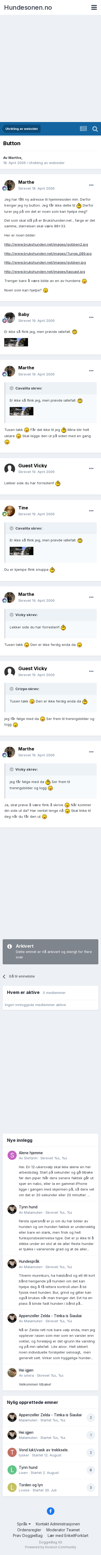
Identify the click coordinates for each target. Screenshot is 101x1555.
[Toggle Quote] (12, 388)
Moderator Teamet (63, 1530)
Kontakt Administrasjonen (58, 1524)
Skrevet (36, 188)
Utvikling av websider (47, 163)
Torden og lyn (31, 1485)
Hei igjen (26, 1370)
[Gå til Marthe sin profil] (9, 185)
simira (29, 1375)
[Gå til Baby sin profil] (9, 317)
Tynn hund (28, 1207)
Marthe (14, 157)
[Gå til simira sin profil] (12, 1372)
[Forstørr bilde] (79, 205)
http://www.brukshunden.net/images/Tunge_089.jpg (48, 253)
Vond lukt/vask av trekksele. (43, 1450)
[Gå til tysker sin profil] (12, 1452)
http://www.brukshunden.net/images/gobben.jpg (45, 262)
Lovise (24, 1490)
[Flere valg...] (91, 185)
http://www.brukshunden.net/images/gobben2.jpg (46, 244)
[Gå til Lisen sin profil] (12, 1469)
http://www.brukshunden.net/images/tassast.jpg (44, 271)
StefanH (30, 1158)
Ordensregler (29, 1530)
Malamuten (33, 1212)
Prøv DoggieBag (28, 1535)
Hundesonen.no (28, 7)
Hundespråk (29, 1261)
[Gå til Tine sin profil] (9, 511)
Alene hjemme (31, 1153)
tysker (24, 1455)
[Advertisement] (50, 68)
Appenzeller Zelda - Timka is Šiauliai (50, 1316)
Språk (23, 1524)
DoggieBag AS (50, 1542)
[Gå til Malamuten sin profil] (12, 1209)
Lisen (23, 1472)
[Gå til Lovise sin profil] (12, 1487)
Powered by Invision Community (50, 1547)
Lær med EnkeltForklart (68, 1535)
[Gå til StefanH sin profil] (12, 1155)
